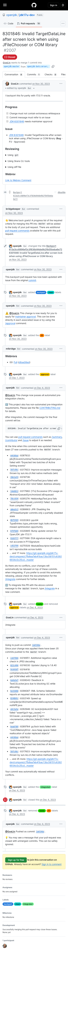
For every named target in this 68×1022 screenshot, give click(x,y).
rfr (42, 335)
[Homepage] (34, 5)
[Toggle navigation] (5, 5)
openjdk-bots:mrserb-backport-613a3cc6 (38, 66)
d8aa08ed (24, 362)
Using (13, 155)
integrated (45, 787)
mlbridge (11, 348)
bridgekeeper (13, 208)
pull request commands (17, 230)
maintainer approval (25, 316)
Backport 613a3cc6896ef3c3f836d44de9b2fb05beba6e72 (33, 195)
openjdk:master (11, 66)
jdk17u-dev (27, 15)
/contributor (11, 440)
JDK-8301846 (16, 121)
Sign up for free (16, 860)
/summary (57, 436)
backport (41, 292)
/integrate (10, 579)
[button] (21, 88)
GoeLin (7, 62)
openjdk (11, 15)
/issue (26, 440)
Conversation (15, 74)
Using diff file (14, 167)
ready (39, 604)
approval (45, 374)
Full (15, 362)
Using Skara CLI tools (19, 161)
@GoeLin (14, 313)
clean (50, 292)
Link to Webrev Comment (18, 180)
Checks (52, 74)
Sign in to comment (52, 864)
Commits (35, 74)
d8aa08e (61, 192)
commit (32, 280)
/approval (10, 323)
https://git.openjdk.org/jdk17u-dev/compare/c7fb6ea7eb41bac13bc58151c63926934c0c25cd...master (36, 556)
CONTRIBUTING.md (49, 407)
